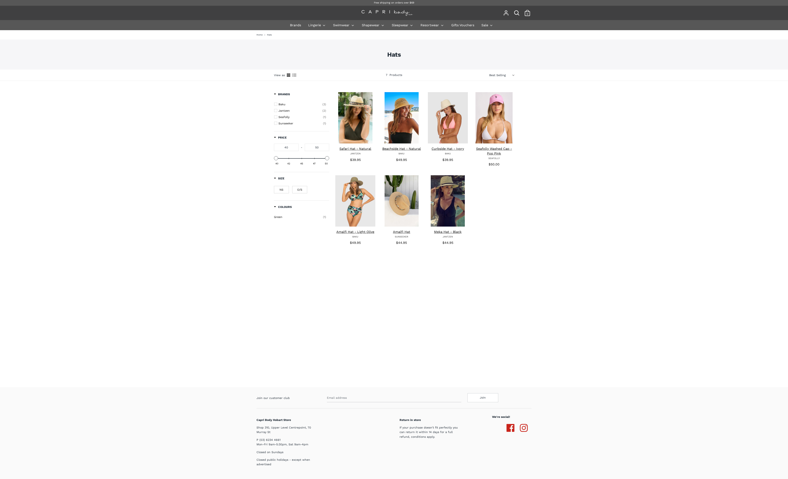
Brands (295, 25)
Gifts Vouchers (462, 25)
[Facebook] (510, 427)
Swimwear (341, 25)
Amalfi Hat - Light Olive (355, 232)
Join (483, 397)
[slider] (276, 158)
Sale (485, 25)
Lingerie (315, 25)
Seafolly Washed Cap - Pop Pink (494, 151)
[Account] (506, 11)
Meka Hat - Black (448, 232)
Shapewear (371, 25)
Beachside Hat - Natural (401, 149)
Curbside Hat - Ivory (448, 149)
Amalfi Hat (401, 232)
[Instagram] (523, 427)
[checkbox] (302, 104)
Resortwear (430, 25)
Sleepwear (400, 25)
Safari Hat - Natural (355, 149)
